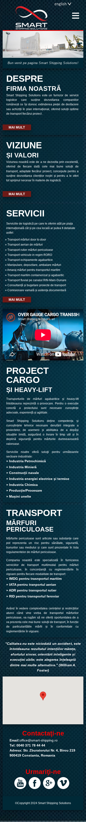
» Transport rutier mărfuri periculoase (29, 250)
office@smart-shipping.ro (39, 740)
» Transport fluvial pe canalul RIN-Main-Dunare (35, 280)
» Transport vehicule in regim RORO (28, 255)
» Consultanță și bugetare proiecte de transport (35, 285)
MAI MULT (17, 127)
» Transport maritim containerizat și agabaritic (34, 275)
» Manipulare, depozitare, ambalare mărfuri (33, 265)
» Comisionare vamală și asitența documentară (35, 290)
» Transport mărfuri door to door (25, 239)
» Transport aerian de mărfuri (24, 244)
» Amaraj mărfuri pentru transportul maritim (32, 270)
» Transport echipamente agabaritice (29, 260)
